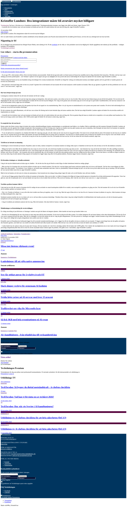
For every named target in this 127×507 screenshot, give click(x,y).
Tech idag (7, 16)
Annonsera (7, 463)
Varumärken (8, 500)
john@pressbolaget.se (7, 240)
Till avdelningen (5, 381)
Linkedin (7, 492)
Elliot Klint (4, 444)
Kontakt (6, 462)
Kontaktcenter (8, 11)
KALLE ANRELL (6, 449)
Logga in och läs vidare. (20, 57)
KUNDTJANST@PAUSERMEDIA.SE (23, 454)
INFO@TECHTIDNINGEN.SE (22, 455)
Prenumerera (8, 8)
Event (6, 14)
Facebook (7, 491)
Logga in (3, 63)
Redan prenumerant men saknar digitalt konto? (14, 68)
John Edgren (4, 32)
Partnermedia (8, 465)
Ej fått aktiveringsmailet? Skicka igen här (13, 72)
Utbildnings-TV (9, 13)
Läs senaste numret (6, 497)
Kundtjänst (7, 502)
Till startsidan (5, 362)
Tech (5, 9)
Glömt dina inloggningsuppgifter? (11, 65)
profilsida (54, 44)
